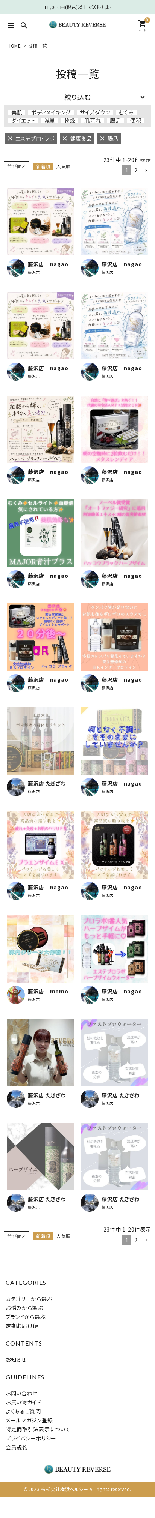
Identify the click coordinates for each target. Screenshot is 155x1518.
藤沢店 (34, 272)
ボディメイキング (51, 112)
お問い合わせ (22, 1393)
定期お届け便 (22, 1325)
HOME (14, 45)
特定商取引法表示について (38, 1429)
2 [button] (136, 170)
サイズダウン (95, 112)
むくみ (126, 112)
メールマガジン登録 (29, 1420)
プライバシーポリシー (31, 1438)
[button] (146, 170)
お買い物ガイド (23, 1402)
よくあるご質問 (23, 1411)
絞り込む (77, 97)
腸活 (115, 120)
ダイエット (23, 120)
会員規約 (17, 1447)
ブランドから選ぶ (26, 1316)
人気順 (63, 166)
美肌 (16, 112)
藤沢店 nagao (48, 264)
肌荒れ (92, 120)
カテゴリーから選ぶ (29, 1298)
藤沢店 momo (48, 991)
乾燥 (69, 120)
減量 (49, 120)
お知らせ (16, 1359)
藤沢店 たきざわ (47, 783)
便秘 (135, 120)
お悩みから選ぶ (24, 1307)
